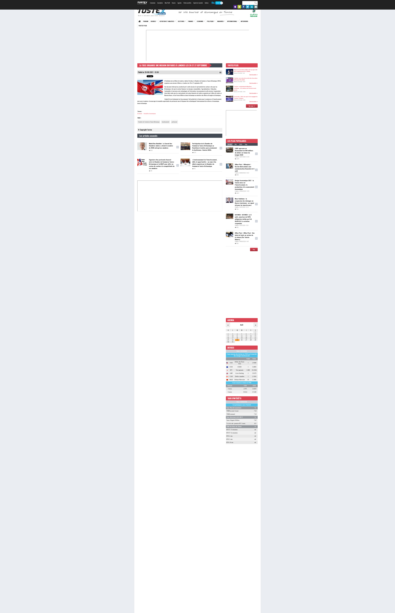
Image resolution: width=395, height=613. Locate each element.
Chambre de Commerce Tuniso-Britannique (149, 122)
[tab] (230, 144)
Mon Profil (167, 3)
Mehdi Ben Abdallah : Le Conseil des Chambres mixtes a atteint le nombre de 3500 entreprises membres (161, 145)
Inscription (160, 3)
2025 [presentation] (240, 144)
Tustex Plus (142, 25)
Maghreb (220, 21)
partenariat (174, 122)
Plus (254, 249)
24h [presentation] (236, 144)
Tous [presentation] (246, 144)
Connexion (152, 3)
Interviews (244, 21)
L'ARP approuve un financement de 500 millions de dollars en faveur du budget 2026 (244, 151)
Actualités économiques (150, 113)
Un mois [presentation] (230, 144)
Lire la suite (252, 75)
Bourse (173, 3)
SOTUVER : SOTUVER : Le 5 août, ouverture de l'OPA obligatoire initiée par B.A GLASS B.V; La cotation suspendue (243, 219)
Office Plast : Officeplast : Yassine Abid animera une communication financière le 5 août (244, 167)
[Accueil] (151, 12)
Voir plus (251, 106)
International (232, 21)
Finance (191, 21)
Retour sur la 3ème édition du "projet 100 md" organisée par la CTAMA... (245, 70)
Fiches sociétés (187, 3)
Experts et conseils (198, 3)
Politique (210, 21)
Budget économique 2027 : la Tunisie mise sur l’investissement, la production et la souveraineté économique (244, 184)
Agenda (179, 3)
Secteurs (181, 21)
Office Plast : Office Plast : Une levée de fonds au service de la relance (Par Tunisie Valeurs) (244, 236)
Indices (206, 3)
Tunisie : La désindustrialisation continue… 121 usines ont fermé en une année (245, 88)
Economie (200, 21)
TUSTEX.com (142, 3)
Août (241, 325)
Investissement (165, 122)
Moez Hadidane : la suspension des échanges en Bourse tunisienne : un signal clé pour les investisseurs (244, 202)
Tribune (145, 21)
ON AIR (218, 3)
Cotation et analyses (167, 21)
